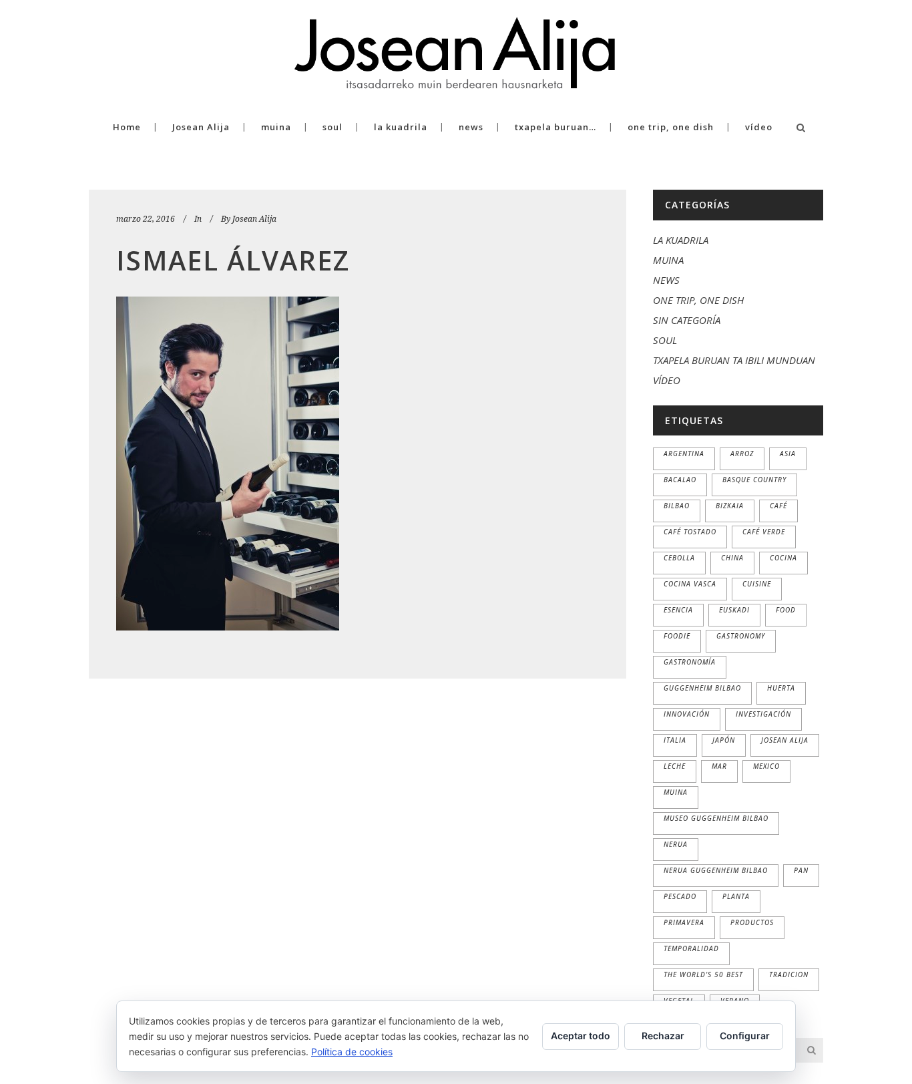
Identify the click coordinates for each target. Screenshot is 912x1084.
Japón (723, 740)
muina (668, 259)
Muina (676, 792)
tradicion (789, 974)
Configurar (745, 1035)
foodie (677, 636)
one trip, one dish (698, 300)
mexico (766, 766)
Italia (675, 740)
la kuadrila (680, 239)
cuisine (756, 583)
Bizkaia (730, 505)
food (786, 609)
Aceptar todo (580, 1035)
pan (801, 870)
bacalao (680, 479)
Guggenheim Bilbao (702, 688)
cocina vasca (690, 583)
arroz (742, 453)
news (666, 280)
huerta (781, 688)
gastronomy (740, 636)
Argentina (684, 453)
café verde (763, 531)
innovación (687, 714)
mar (719, 766)
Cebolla (679, 557)
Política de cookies (352, 1051)
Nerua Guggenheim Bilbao (716, 870)
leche (675, 766)
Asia (788, 453)
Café (778, 505)
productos (752, 922)
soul (665, 340)
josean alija (785, 740)
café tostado (690, 531)
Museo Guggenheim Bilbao (716, 818)
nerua (676, 844)
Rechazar (663, 1035)
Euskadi (734, 609)
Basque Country (754, 479)
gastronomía (690, 662)
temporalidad (691, 948)
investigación (763, 714)
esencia (678, 609)
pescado (680, 896)
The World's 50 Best (703, 974)
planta (736, 896)
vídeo (666, 380)
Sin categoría (686, 320)
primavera (684, 922)
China (732, 557)
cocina (783, 557)
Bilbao (677, 505)
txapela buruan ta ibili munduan (734, 360)
